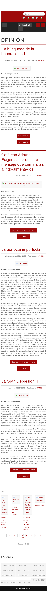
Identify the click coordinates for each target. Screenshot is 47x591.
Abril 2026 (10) (23, 570)
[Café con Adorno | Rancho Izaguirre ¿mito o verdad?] (28, 505)
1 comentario (23, 136)
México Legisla (24, 5)
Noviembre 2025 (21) (8, 582)
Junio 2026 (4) (39, 565)
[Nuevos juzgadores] (21, 68)
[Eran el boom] (21, 264)
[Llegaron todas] (16, 500)
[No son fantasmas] (40, 499)
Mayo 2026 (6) (8, 570)
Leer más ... (23, 142)
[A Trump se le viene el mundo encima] (4, 505)
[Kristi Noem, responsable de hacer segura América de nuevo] (21, 184)
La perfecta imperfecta (20, 249)
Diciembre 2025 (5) (38, 575)
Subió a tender (40, 505)
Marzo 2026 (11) (38, 570)
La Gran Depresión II (19, 381)
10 (23, 538)
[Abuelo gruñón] (22, 395)
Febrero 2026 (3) (8, 575)
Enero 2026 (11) (23, 575)
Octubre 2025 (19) (23, 582)
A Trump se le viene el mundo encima (3, 522)
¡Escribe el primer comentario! (23, 230)
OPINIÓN (40, 60)
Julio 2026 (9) (23, 565)
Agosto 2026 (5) (8, 565)
